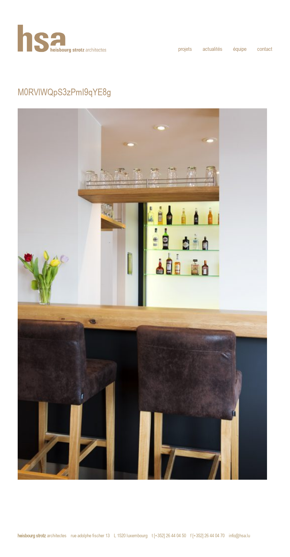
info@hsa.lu (241, 536)
